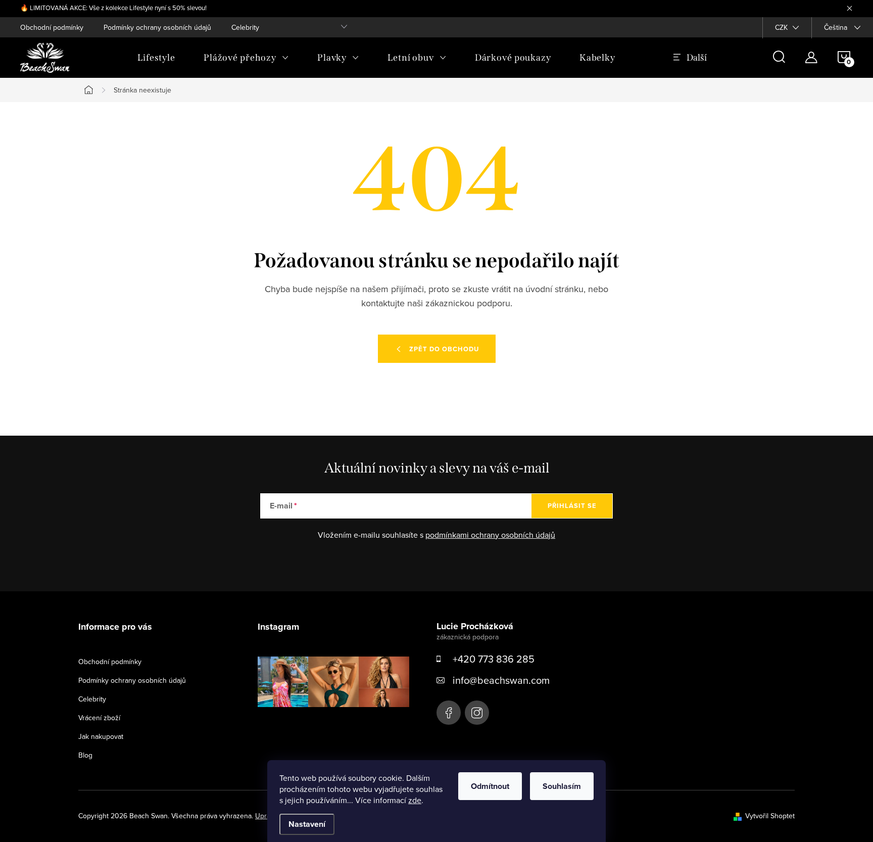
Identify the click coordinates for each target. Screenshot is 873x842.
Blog (85, 755)
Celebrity (245, 27)
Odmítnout (490, 786)
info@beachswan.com (501, 680)
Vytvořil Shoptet (770, 816)
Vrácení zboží (99, 718)
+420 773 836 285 (494, 658)
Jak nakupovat (100, 736)
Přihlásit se (572, 505)
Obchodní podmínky (51, 27)
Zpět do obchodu (444, 349)
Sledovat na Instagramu (341, 722)
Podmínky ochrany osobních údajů (157, 27)
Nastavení (306, 824)
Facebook (449, 712)
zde (414, 800)
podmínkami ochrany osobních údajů (490, 534)
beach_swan (477, 712)
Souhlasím (562, 786)
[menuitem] (156, 57)
